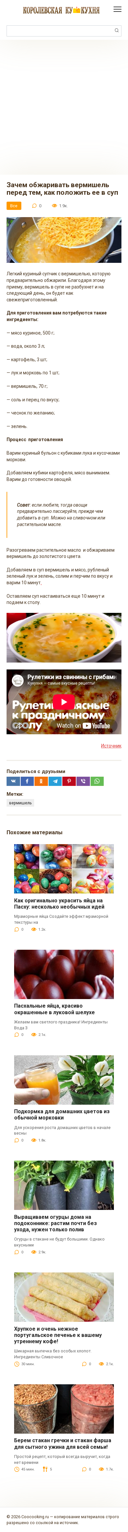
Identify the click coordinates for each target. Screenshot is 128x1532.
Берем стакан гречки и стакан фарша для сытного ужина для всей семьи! (62, 1443)
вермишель (20, 802)
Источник (111, 745)
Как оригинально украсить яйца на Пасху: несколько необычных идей (59, 903)
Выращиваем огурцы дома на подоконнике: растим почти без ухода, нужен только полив (55, 1223)
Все (13, 205)
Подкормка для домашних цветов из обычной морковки (62, 1114)
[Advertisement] (64, 107)
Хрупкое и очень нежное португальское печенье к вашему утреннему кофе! (58, 1335)
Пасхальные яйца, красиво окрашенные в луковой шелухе (54, 1009)
